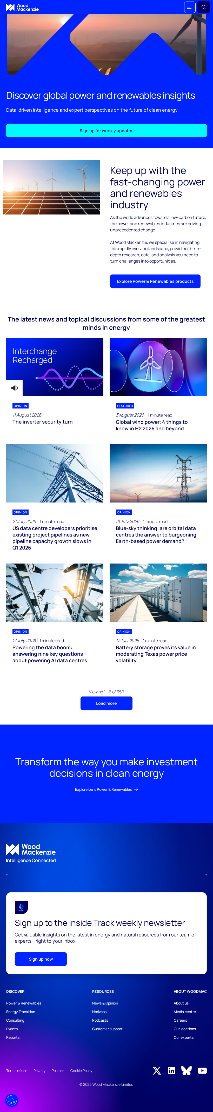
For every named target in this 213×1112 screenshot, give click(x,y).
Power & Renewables (23, 1003)
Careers (180, 1020)
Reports (12, 1037)
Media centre (185, 1011)
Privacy (39, 1070)
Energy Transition (20, 1011)
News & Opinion (105, 1003)
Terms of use (16, 1070)
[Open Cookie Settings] (11, 1100)
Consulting (15, 1020)
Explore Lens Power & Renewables (103, 789)
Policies (58, 1070)
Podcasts (100, 1020)
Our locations (185, 1028)
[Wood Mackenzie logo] (22, 7)
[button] (190, 7)
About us (181, 1003)
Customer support (107, 1028)
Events (12, 1028)
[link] (106, 853)
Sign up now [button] (41, 959)
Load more (106, 703)
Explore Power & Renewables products (155, 281)
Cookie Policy (81, 1070)
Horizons (99, 1011)
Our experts (184, 1037)
